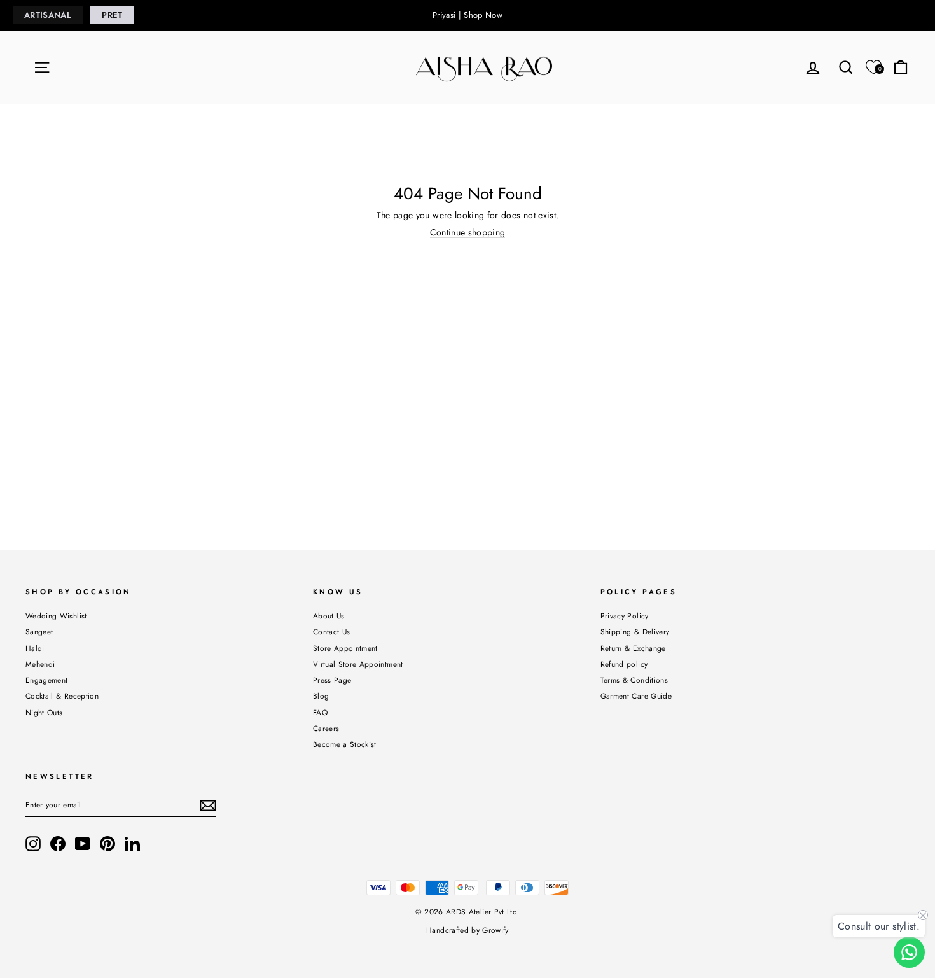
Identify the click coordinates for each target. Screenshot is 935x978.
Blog (321, 695)
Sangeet (39, 631)
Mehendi (40, 664)
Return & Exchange (633, 648)
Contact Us (331, 631)
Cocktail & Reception (62, 695)
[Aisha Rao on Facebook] (58, 843)
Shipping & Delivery (635, 631)
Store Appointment (345, 648)
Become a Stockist (345, 744)
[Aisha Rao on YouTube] (82, 843)
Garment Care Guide (636, 695)
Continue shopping (468, 233)
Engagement (46, 679)
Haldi (35, 648)
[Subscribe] (208, 805)
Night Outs (44, 712)
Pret (112, 15)
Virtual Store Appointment (358, 664)
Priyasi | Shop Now (467, 15)
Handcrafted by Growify (467, 930)
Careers (326, 728)
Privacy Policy (624, 615)
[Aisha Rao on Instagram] (33, 843)
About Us (329, 615)
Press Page (332, 679)
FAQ (320, 712)
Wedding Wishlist (56, 615)
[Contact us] (909, 952)
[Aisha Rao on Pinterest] (107, 843)
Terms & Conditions (634, 679)
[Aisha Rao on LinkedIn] (132, 843)
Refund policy (624, 664)
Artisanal (47, 15)
